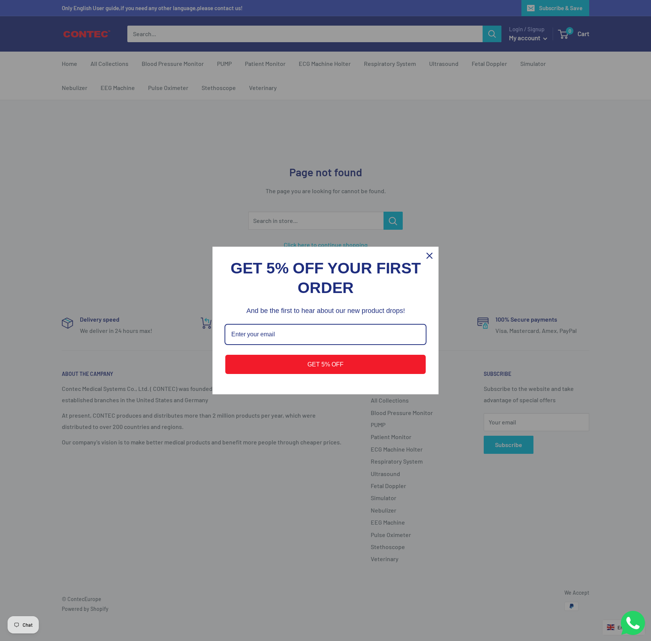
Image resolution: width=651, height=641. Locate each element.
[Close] (429, 256)
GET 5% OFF (325, 364)
